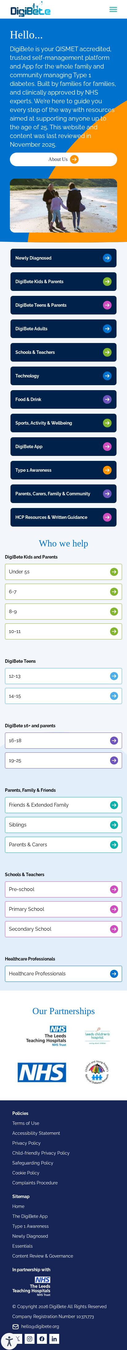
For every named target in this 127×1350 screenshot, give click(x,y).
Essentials (22, 1246)
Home (18, 1206)
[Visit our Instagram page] (30, 1339)
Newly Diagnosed (30, 1236)
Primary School (26, 909)
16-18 (15, 740)
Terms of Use (25, 1123)
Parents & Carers (28, 845)
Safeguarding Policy (32, 1163)
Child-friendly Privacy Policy (41, 1153)
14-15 (15, 696)
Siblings (18, 825)
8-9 (13, 611)
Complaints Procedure (35, 1182)
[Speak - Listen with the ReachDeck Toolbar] (9, 1341)
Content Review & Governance (42, 1256)
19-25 (15, 760)
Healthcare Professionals (37, 974)
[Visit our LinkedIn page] (54, 1339)
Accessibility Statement (36, 1133)
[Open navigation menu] (113, 9)
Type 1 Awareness (30, 1226)
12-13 (15, 676)
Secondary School (30, 929)
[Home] (30, 9)
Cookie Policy (25, 1172)
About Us (58, 159)
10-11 (15, 631)
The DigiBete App (30, 1216)
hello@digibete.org (40, 1326)
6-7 (13, 592)
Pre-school (21, 889)
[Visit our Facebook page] (42, 1339)
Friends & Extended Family (39, 805)
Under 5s (19, 572)
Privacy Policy (26, 1143)
